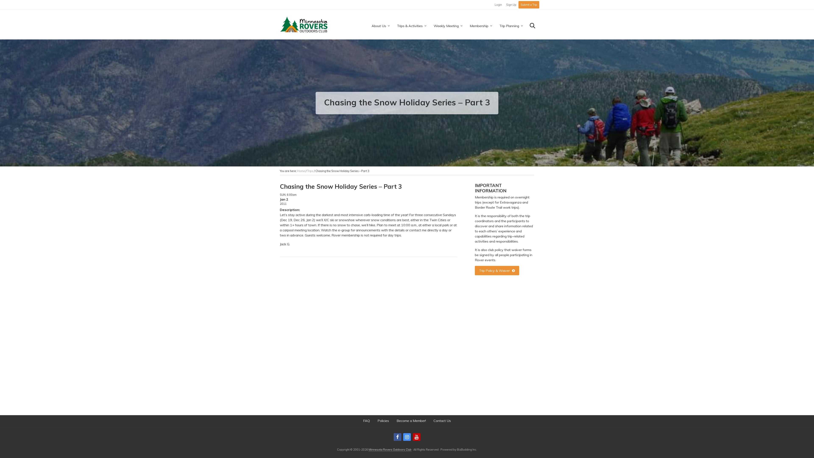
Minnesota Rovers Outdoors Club (390, 449)
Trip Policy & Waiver (494, 270)
